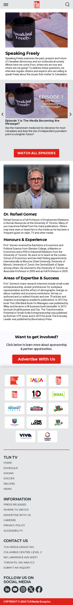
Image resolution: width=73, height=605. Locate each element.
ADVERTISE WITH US (17, 515)
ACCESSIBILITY (13, 530)
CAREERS (10, 520)
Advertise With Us (36, 359)
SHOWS (9, 473)
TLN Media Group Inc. (38, 601)
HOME (8, 462)
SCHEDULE (11, 468)
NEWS (8, 488)
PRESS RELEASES (15, 504)
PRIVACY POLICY (14, 525)
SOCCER (9, 478)
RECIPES (9, 483)
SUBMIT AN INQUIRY (17, 567)
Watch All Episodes (36, 153)
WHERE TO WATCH (16, 509)
